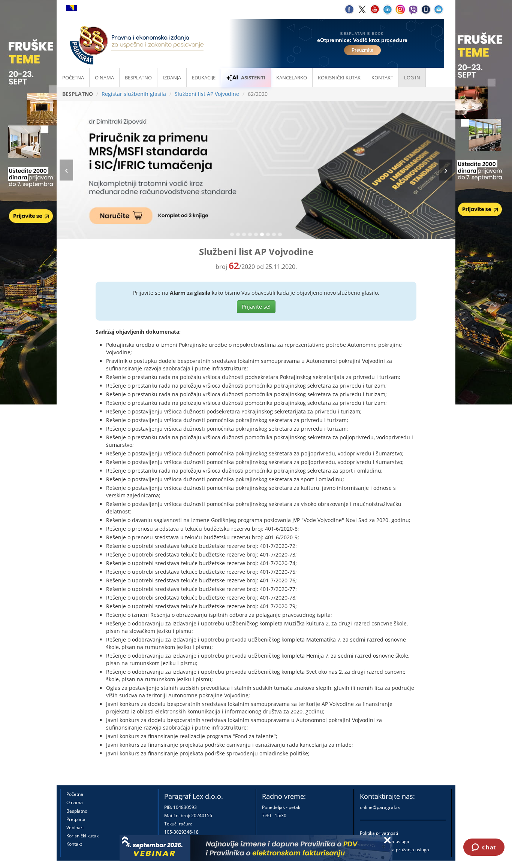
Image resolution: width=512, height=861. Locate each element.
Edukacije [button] (204, 77)
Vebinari (75, 827)
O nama (104, 77)
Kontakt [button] (382, 77)
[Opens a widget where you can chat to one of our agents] (484, 848)
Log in (412, 77)
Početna (73, 77)
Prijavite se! (256, 306)
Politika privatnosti (379, 833)
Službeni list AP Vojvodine (207, 93)
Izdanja (172, 77)
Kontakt (74, 844)
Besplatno (138, 77)
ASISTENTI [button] (253, 77)
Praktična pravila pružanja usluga (394, 849)
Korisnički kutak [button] (339, 77)
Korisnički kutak (82, 836)
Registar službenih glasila (134, 93)
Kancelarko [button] (291, 77)
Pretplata (75, 819)
